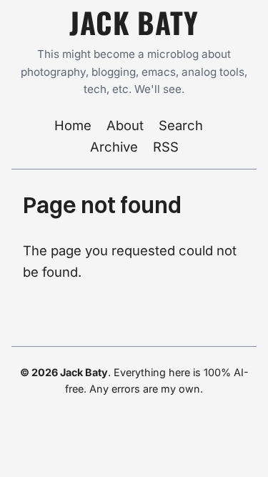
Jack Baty (133, 22)
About (125, 125)
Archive (114, 146)
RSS (166, 146)
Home (72, 125)
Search (181, 125)
